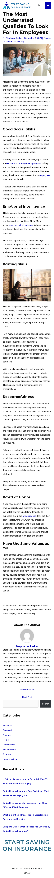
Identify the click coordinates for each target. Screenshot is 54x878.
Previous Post (27, 689)
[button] (39, 5)
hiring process (29, 516)
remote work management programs (23, 163)
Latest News (9, 744)
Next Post (27, 697)
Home (6, 740)
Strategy (7, 754)
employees (44, 175)
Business (7, 725)
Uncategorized (10, 759)
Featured (7, 730)
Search (45, 704)
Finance (47, 38)
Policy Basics (9, 749)
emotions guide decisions (21, 225)
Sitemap (27, 873)
